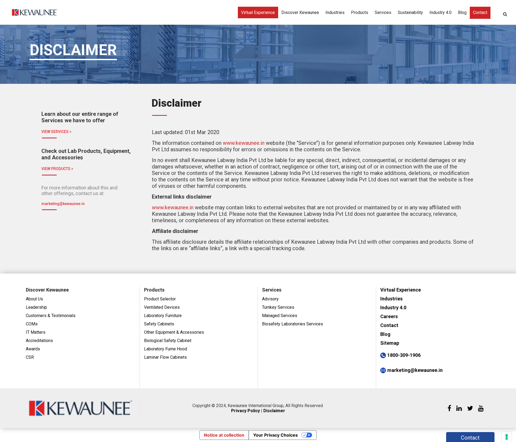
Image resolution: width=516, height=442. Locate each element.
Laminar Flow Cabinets (165, 357)
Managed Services (279, 315)
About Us (34, 298)
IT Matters (35, 332)
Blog (462, 12)
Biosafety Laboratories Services (292, 323)
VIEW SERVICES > (56, 132)
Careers (389, 316)
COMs (32, 323)
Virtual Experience (258, 12)
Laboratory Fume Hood (165, 348)
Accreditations (39, 340)
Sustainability (410, 12)
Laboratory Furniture (163, 315)
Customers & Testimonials (51, 315)
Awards (33, 348)
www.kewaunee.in (243, 143)
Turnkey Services (278, 307)
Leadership (36, 307)
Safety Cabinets (159, 323)
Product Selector (160, 298)
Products (359, 12)
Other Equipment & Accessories (174, 332)
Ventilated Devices (162, 307)
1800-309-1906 (404, 355)
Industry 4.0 (440, 12)
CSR (30, 357)
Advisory (270, 298)
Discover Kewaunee (300, 12)
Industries (335, 12)
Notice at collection (224, 435)
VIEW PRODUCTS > (57, 169)
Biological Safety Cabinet (167, 340)
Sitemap (389, 343)
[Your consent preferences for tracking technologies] (506, 437)
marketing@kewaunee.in (63, 204)
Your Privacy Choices (275, 435)
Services (383, 12)
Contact (480, 12)
